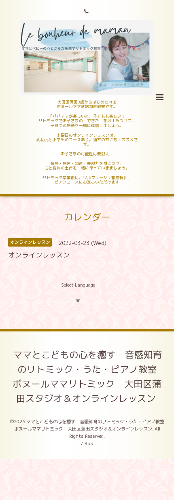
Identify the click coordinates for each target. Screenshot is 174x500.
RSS (89, 443)
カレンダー (87, 217)
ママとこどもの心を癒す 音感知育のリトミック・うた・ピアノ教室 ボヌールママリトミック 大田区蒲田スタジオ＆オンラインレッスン (89, 376)
